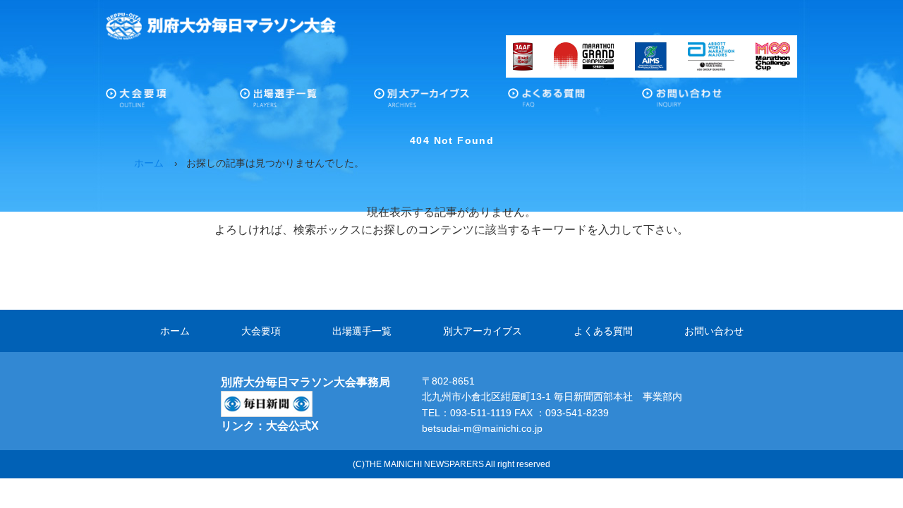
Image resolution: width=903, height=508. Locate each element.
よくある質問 (575, 101)
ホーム (175, 331)
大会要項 (173, 101)
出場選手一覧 (307, 101)
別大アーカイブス (441, 101)
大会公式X (292, 426)
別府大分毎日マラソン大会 (221, 26)
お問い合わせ (709, 101)
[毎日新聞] (267, 400)
